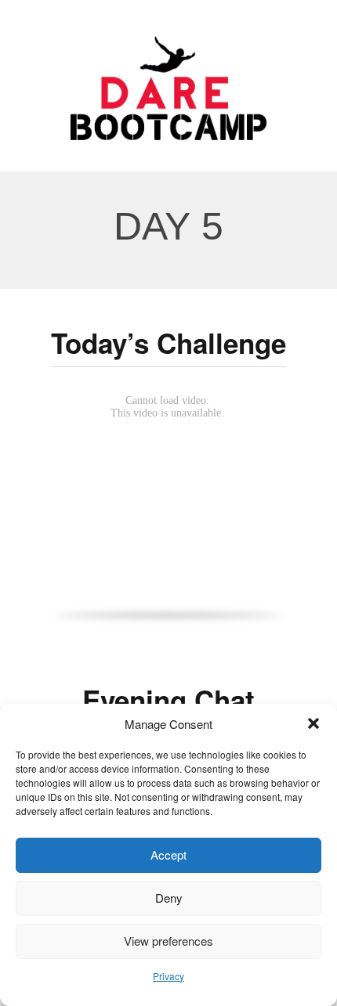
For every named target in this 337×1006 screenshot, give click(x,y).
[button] (313, 723)
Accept (168, 854)
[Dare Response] (168, 82)
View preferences (168, 940)
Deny (169, 897)
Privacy (168, 976)
